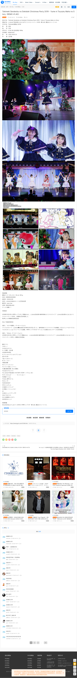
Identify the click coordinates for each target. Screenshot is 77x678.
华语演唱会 (7, 658)
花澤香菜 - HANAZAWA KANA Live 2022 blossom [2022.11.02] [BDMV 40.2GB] (13, 518)
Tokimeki (13, 435)
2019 (4, 435)
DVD (21, 2)
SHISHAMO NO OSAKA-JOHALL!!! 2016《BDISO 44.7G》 (16, 447)
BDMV (8, 435)
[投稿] (61, 6)
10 (45, 642)
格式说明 (39, 665)
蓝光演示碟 (7, 667)
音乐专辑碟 (30, 667)
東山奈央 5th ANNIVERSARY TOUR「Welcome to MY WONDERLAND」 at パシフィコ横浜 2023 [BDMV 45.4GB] (63, 518)
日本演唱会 (20, 17)
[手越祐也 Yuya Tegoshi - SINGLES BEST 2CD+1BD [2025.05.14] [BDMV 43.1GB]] (38, 501)
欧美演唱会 (7, 660)
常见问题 (64, 2)
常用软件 (39, 663)
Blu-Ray (15, 2)
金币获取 (39, 660)
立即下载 (69, 411)
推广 (74, 17)
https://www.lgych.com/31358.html (19, 423)
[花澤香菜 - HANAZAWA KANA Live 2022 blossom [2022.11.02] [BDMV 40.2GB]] (13, 501)
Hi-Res (44, 2)
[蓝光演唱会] (6, 2)
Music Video (28, 2)
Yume (18, 435)
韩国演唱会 (7, 665)
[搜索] (65, 6)
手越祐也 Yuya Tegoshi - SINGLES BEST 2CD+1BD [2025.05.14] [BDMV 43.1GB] (38, 518)
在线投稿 (39, 658)
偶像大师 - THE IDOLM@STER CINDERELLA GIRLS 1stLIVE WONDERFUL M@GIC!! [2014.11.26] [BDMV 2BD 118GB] (13, 484)
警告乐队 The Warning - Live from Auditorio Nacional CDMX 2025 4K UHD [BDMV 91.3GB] (63, 484)
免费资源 (51, 2)
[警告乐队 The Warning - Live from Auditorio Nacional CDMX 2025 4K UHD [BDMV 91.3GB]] (63, 468)
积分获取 (57, 2)
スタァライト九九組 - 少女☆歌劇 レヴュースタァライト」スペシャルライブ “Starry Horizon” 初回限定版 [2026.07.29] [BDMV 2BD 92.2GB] (38, 484)
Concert (37, 2)
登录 (40, 531)
